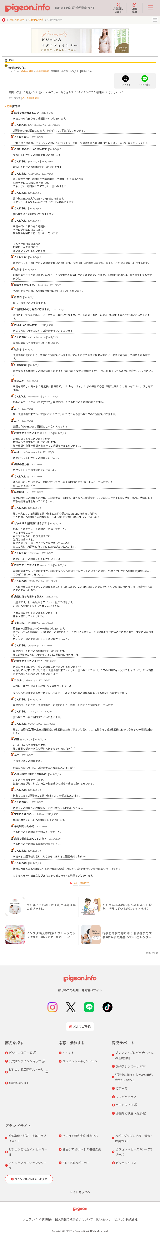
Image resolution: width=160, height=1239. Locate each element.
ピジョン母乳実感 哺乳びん (80, 1136)
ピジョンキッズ (126, 1163)
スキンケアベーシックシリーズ (28, 1165)
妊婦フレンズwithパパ (130, 1066)
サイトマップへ (80, 1192)
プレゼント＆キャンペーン (79, 1061)
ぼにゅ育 (122, 1088)
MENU (155, 20)
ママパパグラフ (126, 1097)
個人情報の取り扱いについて (74, 1219)
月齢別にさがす (118, 10)
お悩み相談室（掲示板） (132, 1113)
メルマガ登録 (82, 1026)
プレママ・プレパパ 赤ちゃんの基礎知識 (134, 1055)
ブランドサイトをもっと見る (31, 1179)
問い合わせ (103, 1219)
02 (75, 882)
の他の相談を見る (30, 98)
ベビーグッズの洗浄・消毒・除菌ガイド (134, 1138)
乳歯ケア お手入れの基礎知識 (81, 1149)
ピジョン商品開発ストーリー (26, 1072)
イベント (68, 1053)
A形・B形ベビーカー (76, 1163)
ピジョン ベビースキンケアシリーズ (134, 1151)
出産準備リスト (19, 1083)
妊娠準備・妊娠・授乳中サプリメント (27, 1138)
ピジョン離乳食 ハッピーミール (28, 1151)
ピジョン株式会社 (126, 1219)
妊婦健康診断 (42, 71)
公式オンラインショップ (25, 1061)
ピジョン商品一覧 (20, 1053)
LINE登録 (134, 10)
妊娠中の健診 (35, 19)
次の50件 (84, 882)
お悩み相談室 (16, 19)
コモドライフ (124, 1105)
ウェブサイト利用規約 (37, 1219)
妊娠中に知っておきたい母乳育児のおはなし (134, 1077)
